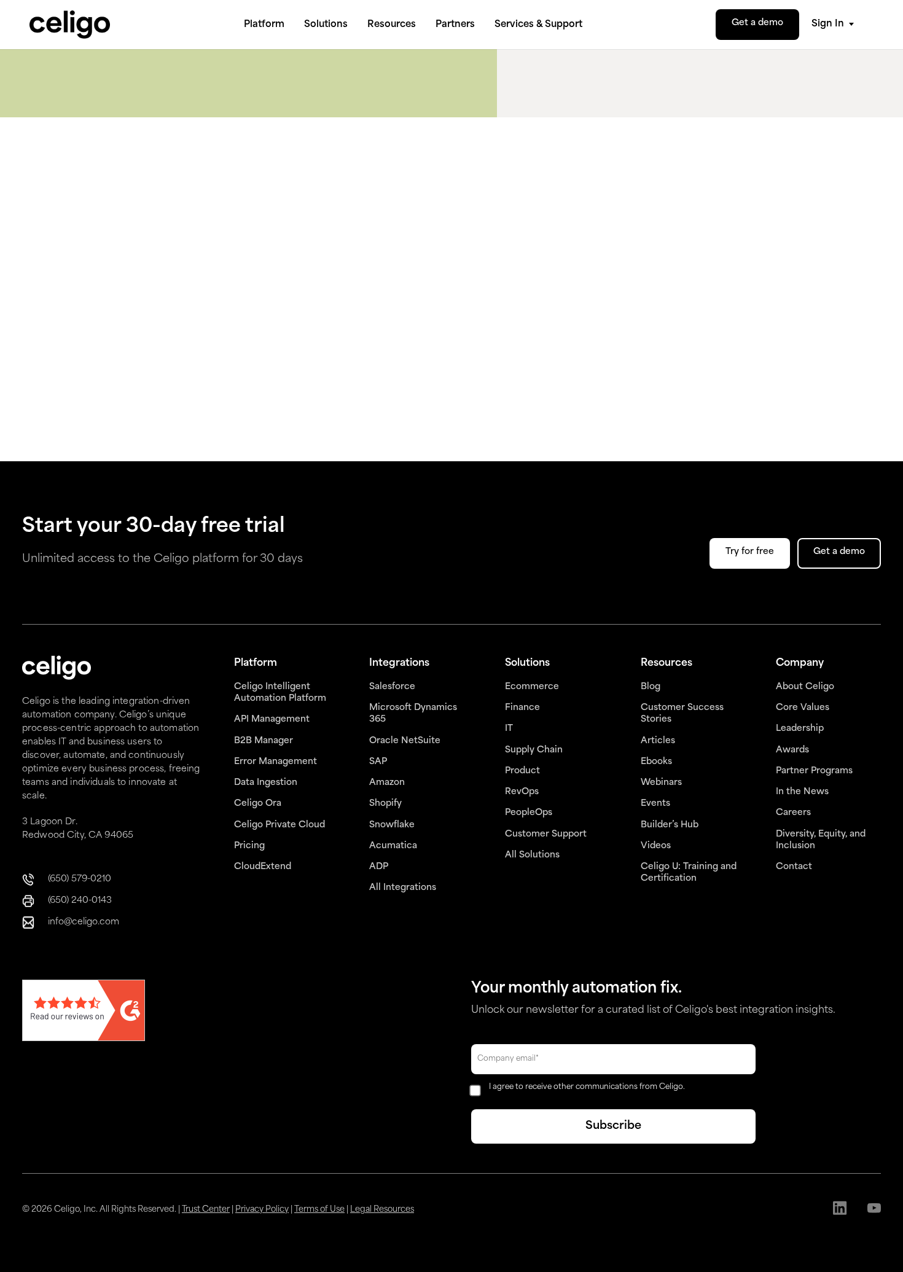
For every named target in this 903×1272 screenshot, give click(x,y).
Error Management (275, 762)
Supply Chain (534, 750)
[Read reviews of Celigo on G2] (83, 1012)
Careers (793, 812)
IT (509, 728)
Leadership (800, 728)
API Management (272, 719)
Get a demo (757, 23)
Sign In (827, 24)
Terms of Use (319, 1210)
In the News (802, 792)
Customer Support (546, 834)
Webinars (661, 782)
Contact (794, 867)
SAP (378, 762)
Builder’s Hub (669, 825)
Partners (455, 24)
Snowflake (392, 825)
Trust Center (206, 1210)
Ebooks (656, 762)
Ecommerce (532, 687)
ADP (378, 867)
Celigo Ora (257, 803)
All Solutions (532, 855)
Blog (650, 687)
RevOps (522, 792)
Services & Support (538, 24)
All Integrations (402, 887)
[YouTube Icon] (874, 1209)
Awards (792, 750)
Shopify (385, 803)
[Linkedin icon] (840, 1209)
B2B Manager (263, 741)
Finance (522, 707)
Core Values (802, 707)
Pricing (249, 846)
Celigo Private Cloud (279, 825)
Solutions (326, 24)
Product (522, 771)
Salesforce (392, 687)
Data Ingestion (265, 782)
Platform (264, 24)
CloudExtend (262, 867)
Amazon (387, 782)
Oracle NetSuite (404, 741)
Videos (656, 846)
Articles (658, 741)
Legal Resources (382, 1210)
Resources (391, 24)
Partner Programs (814, 771)
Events (655, 803)
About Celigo (805, 687)
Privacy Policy (262, 1210)
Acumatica (393, 846)
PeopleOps (528, 812)
